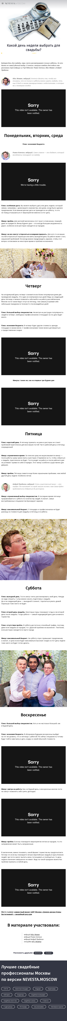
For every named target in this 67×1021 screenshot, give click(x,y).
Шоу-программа (39, 1007)
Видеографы (51, 989)
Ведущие (38, 989)
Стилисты (45, 1001)
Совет (34, 53)
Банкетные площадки (21, 989)
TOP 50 (6, 989)
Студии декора (8, 1007)
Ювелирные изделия (57, 1007)
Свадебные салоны (29, 1001)
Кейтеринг (7, 995)
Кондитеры (20, 995)
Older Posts (33, 1016)
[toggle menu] (3, 3)
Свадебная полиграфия (38, 995)
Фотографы (23, 1007)
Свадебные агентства (10, 1001)
